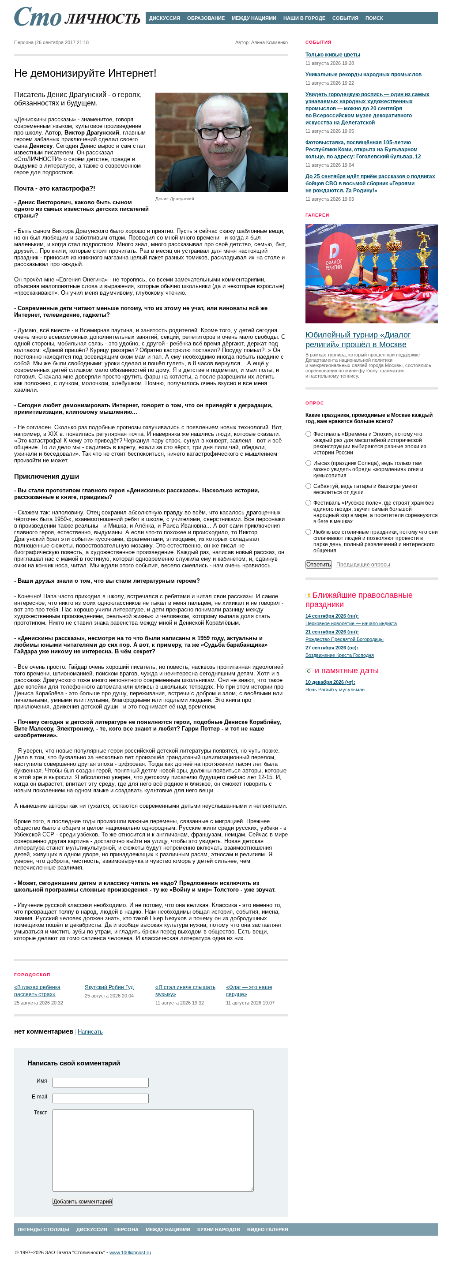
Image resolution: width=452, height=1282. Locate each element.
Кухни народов (218, 1229)
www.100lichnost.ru (130, 1252)
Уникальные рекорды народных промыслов (363, 74)
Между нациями (254, 18)
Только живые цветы (332, 55)
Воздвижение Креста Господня (339, 655)
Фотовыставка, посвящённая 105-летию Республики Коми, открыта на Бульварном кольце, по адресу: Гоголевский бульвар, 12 (363, 149)
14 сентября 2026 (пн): (332, 616)
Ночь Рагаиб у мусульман (335, 689)
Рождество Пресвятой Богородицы (344, 639)
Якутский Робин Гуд (109, 987)
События (345, 18)
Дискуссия (164, 18)
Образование (206, 18)
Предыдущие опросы (363, 565)
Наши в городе (304, 18)
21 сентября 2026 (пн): (332, 631)
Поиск (374, 18)
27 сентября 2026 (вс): (331, 647)
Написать (90, 1031)
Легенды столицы (43, 1229)
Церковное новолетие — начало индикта (351, 623)
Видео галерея (267, 1229)
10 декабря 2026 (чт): (330, 682)
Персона (126, 1229)
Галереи (317, 215)
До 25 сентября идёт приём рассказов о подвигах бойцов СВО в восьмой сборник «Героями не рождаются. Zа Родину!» (370, 183)
